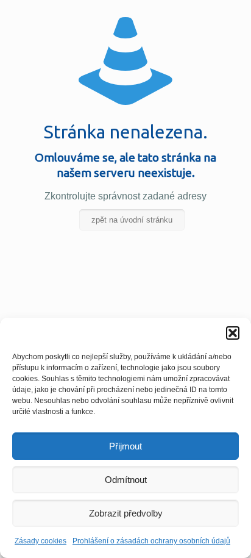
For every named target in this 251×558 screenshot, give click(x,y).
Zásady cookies (40, 541)
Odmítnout (126, 479)
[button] (233, 333)
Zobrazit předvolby (126, 513)
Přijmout (125, 446)
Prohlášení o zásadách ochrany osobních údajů (151, 541)
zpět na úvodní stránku (131, 219)
